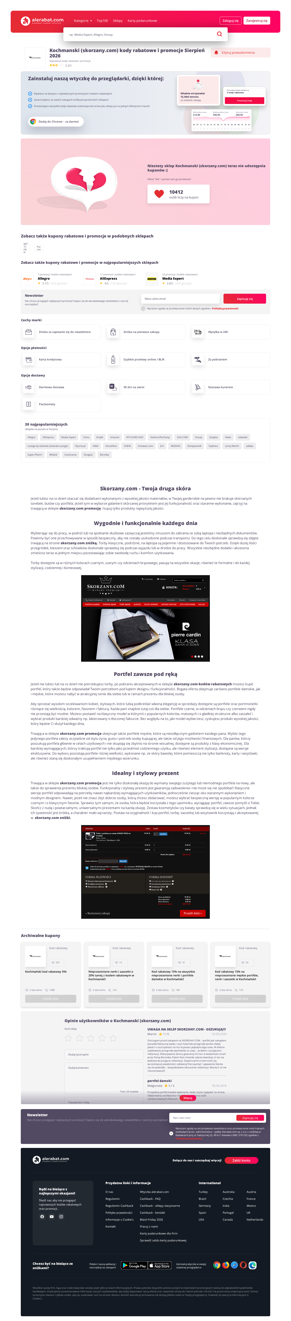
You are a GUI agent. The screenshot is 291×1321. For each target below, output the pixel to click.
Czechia (228, 1199)
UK (248, 1212)
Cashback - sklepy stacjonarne (160, 1206)
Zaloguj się (231, 20)
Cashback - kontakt (152, 1212)
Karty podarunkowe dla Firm (159, 1233)
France (251, 1199)
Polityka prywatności (119, 1212)
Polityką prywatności (225, 308)
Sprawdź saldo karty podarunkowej (163, 1240)
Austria (251, 1192)
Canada (228, 1219)
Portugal (228, 1212)
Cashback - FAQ (150, 1199)
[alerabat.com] (42, 21)
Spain (202, 1212)
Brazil (202, 1199)
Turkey (203, 1192)
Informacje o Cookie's (120, 1219)
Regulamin (113, 1199)
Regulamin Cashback (119, 1206)
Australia (229, 1192)
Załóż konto (241, 1160)
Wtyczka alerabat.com (154, 1192)
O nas (109, 1192)
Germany (205, 1206)
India (226, 1206)
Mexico (251, 1206)
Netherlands (255, 1219)
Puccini (39, 248)
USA (201, 1219)
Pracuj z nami (149, 1226)
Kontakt (111, 1226)
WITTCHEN (26, 248)
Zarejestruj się (256, 20)
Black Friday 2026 (151, 1219)
